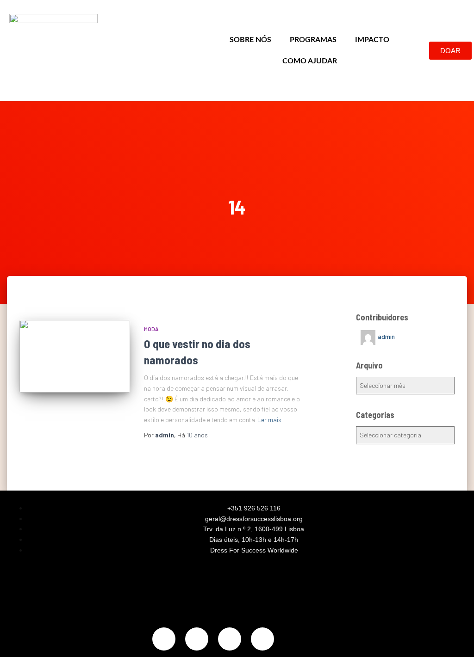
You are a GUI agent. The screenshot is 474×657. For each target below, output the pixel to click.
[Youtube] (262, 639)
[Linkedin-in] (229, 639)
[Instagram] (163, 639)
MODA (151, 328)
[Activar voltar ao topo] (456, 638)
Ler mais (269, 420)
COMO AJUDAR (309, 61)
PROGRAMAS (313, 39)
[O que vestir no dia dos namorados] (74, 356)
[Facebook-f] (196, 639)
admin (386, 336)
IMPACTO (372, 39)
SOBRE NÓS (250, 39)
